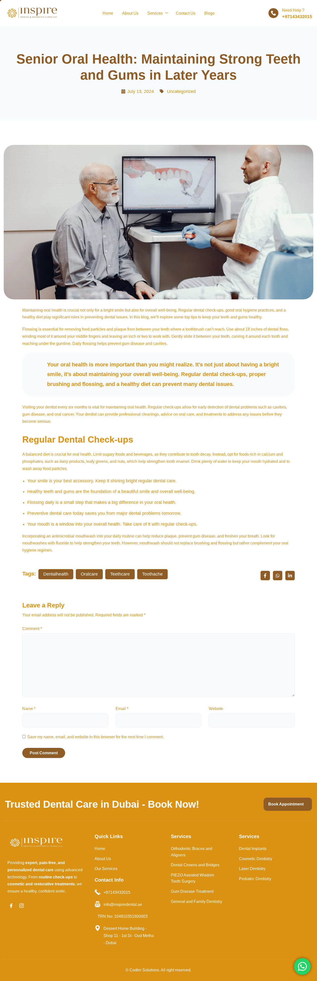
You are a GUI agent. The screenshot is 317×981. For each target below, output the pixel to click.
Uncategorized (181, 91)
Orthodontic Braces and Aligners (191, 852)
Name (28, 709)
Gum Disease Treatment (192, 891)
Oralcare (89, 574)
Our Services (106, 869)
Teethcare (120, 574)
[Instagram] (21, 906)
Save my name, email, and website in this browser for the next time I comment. (95, 737)
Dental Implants (252, 849)
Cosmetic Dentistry (255, 859)
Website (216, 709)
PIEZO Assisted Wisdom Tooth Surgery (192, 878)
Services (155, 13)
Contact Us (185, 13)
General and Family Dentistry (196, 901)
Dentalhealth (55, 574)
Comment (32, 628)
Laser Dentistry (252, 869)
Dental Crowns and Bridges (195, 865)
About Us (130, 13)
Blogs (209, 13)
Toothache (152, 574)
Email (122, 709)
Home (108, 13)
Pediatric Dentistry (255, 879)
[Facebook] (11, 906)
